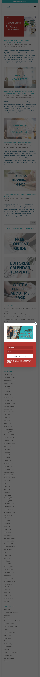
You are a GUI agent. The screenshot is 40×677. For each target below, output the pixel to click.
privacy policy (18, 360)
